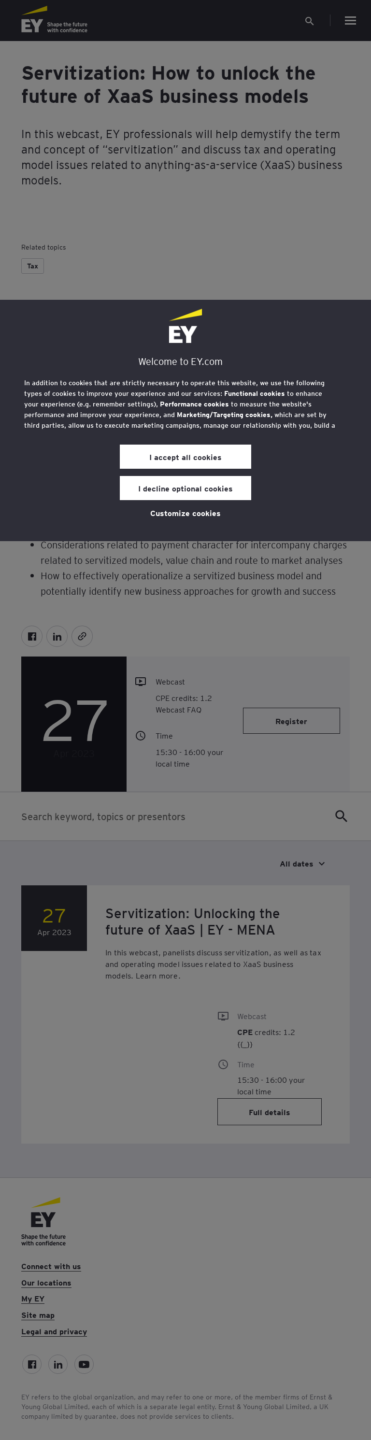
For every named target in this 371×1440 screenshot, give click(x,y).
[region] (185, 420)
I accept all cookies (185, 456)
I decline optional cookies (185, 488)
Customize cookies (185, 512)
